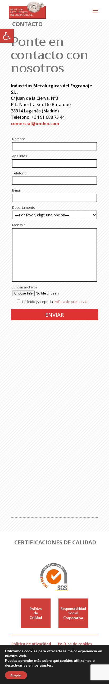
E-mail (16, 190)
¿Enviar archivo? (24, 287)
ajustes (46, 665)
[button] (7, 36)
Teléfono (19, 173)
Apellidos (19, 156)
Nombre (18, 138)
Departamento (23, 207)
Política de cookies (75, 643)
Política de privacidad (70, 301)
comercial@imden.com (35, 123)
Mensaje (19, 224)
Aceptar (16, 675)
